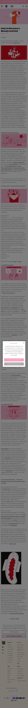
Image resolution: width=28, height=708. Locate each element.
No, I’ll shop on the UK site (14, 364)
